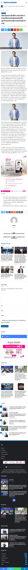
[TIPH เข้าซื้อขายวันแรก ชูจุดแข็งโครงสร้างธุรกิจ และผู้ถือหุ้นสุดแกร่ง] (4, 434)
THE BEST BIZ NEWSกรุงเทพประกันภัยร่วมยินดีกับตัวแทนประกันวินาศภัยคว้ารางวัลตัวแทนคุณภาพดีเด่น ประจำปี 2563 (17, 415)
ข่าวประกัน (8, 10)
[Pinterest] (12, 212)
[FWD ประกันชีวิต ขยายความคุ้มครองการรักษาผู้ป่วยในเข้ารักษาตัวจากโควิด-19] (7, 269)
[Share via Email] (19, 212)
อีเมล (2, 310)
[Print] (22, 212)
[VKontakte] (17, 212)
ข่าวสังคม (3, 456)
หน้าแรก (2, 448)
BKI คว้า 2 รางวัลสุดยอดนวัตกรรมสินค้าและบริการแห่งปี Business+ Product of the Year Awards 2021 (18, 428)
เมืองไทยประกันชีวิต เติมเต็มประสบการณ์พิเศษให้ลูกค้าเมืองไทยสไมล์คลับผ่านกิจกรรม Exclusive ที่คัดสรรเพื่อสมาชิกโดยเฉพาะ (20, 394)
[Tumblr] (10, 212)
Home (3, 10)
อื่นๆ (2, 564)
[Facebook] (2, 212)
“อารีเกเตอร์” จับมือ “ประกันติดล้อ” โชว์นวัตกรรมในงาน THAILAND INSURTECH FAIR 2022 (17, 422)
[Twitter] (5, 212)
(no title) (3, 374)
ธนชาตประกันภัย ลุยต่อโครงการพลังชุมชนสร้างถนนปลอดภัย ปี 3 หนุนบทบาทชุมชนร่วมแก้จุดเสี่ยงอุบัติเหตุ (21, 276)
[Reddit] (14, 212)
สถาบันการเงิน (4, 452)
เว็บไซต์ (2, 315)
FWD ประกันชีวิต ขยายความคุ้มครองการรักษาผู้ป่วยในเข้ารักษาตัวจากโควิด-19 (7, 276)
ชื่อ (2, 305)
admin (4, 26)
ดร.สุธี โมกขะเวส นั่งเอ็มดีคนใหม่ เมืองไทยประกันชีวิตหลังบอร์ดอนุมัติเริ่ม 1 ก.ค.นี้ (17, 407)
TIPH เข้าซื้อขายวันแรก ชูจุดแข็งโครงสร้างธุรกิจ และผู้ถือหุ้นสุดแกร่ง (17, 433)
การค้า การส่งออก (4, 454)
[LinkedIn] (7, 212)
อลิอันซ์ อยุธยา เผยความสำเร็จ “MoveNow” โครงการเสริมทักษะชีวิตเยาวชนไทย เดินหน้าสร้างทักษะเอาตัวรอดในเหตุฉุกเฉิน (21, 376)
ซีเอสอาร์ (2, 458)
